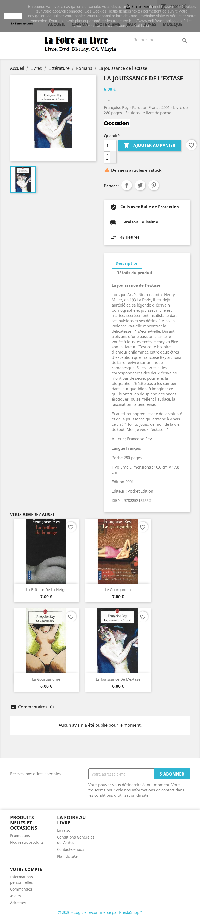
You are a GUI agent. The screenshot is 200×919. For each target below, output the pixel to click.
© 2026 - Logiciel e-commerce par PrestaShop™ (100, 912)
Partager (126, 185)
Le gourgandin (118, 589)
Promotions (20, 835)
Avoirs (15, 895)
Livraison (65, 830)
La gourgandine (46, 679)
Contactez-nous (70, 849)
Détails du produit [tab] (134, 272)
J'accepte (13, 16)
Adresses (18, 902)
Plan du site (67, 856)
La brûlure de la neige (46, 589)
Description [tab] (127, 263)
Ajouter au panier (149, 145)
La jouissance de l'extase (118, 679)
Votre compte (26, 869)
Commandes (21, 889)
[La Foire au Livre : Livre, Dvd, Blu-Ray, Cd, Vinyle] (80, 44)
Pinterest (153, 185)
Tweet (140, 185)
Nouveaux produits (26, 842)
